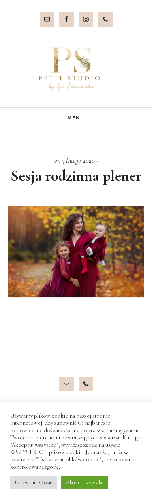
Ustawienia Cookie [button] (33, 482)
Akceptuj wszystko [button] (84, 482)
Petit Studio (76, 69)
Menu (76, 118)
